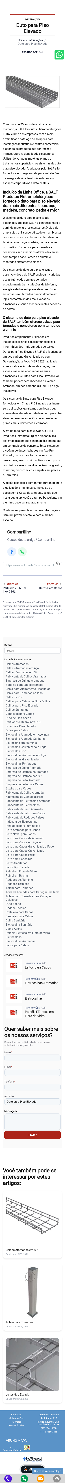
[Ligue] (8, 1478)
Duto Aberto (13, 904)
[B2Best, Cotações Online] (32, 1459)
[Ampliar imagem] (32, 92)
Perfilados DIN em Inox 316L (24, 722)
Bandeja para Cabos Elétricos (24, 685)
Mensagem (10, 1111)
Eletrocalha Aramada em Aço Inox (27, 734)
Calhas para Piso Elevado (22, 705)
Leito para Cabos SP (19, 859)
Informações (36, 40)
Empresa (16, 1414)
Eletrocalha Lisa (16, 751)
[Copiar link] (58, 564)
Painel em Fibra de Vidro (21, 871)
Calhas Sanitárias (17, 709)
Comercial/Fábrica (12, 1450)
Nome (8, 1052)
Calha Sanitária (15, 920)
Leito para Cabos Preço (20, 855)
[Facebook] (11, 551)
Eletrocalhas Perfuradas (21, 763)
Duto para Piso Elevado (21, 726)
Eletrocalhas (13, 937)
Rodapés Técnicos (17, 884)
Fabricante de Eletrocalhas (23, 805)
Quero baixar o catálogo (47, 1471)
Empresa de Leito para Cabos (24, 784)
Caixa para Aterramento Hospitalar (28, 689)
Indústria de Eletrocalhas (21, 821)
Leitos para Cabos (17, 945)
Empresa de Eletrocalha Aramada (27, 772)
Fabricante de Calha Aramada (25, 792)
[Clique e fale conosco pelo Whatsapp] (59, 55)
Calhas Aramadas (17, 664)
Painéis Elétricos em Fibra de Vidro (28, 933)
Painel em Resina (17, 875)
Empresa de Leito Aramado (23, 780)
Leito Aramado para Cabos (23, 830)
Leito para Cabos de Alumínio (24, 838)
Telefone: (9, 1081)
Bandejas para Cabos (19, 916)
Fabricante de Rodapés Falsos (25, 817)
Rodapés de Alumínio (19, 879)
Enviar (32, 1135)
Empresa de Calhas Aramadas (25, 680)
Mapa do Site (17, 1425)
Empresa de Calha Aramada (23, 767)
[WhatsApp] (22, 551)
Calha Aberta (14, 928)
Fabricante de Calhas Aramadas (26, 676)
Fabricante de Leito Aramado (24, 809)
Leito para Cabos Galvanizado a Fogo (30, 846)
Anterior (12, 584)
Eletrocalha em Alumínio (21, 743)
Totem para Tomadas (19, 888)
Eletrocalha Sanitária (19, 924)
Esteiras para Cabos (18, 788)
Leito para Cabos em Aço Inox (25, 842)
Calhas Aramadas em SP (22, 672)
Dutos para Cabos (17, 730)
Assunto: (9, 1096)
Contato (16, 1421)
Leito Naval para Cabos (21, 834)
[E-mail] (40, 1478)
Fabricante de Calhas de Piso (24, 796)
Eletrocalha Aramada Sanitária (25, 738)
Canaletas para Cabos (20, 714)
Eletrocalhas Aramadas (20, 941)
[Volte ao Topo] (57, 1478)
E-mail (8, 1067)
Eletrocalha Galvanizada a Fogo (26, 747)
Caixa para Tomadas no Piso (24, 693)
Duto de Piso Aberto (18, 718)
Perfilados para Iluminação (23, 826)
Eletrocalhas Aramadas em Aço (26, 755)
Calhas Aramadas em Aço (22, 668)
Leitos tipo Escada (17, 867)
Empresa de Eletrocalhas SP (24, 776)
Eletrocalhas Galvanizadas (23, 759)
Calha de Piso (14, 697)
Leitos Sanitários (16, 863)
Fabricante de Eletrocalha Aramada (28, 801)
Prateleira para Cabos (19, 912)
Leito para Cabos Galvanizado (25, 850)
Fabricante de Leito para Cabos (26, 813)
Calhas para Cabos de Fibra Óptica (28, 701)
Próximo (52, 584)
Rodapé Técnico (16, 908)
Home (21, 40)
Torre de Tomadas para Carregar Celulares (32, 892)
